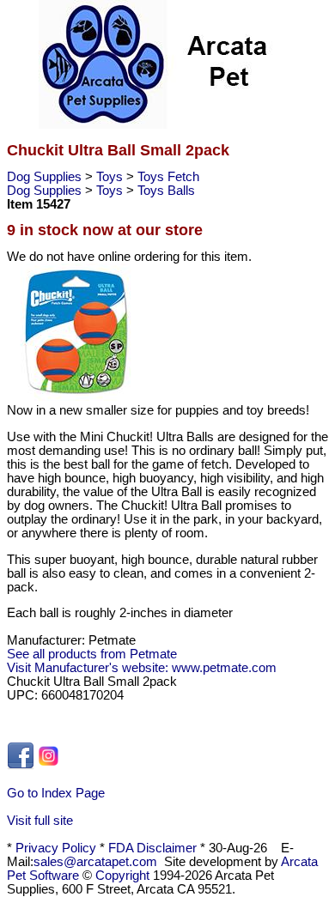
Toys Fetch (168, 177)
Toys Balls (166, 190)
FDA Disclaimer (152, 848)
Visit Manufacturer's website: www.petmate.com (142, 668)
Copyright (122, 875)
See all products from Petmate (92, 654)
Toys (111, 177)
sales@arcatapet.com (95, 862)
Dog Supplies (46, 177)
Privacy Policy (55, 848)
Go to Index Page (56, 793)
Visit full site (40, 820)
